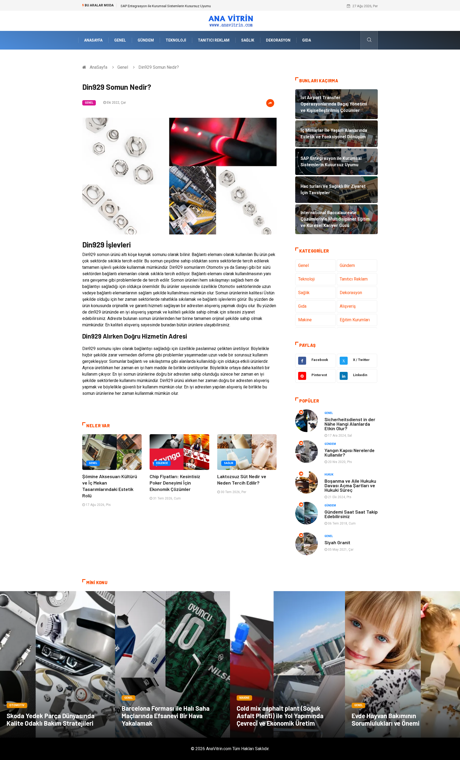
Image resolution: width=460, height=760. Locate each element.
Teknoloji (176, 40)
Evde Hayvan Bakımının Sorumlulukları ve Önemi (386, 719)
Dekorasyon (278, 40)
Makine (305, 319)
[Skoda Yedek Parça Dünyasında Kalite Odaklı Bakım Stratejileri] (57, 664)
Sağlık (247, 40)
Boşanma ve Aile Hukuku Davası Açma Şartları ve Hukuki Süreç (350, 485)
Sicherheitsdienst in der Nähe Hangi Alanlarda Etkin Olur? (350, 423)
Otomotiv (16, 705)
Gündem (146, 40)
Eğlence (162, 463)
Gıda (306, 40)
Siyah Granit (337, 542)
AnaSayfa (93, 40)
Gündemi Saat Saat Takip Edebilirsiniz (351, 514)
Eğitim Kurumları (355, 319)
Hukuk (329, 474)
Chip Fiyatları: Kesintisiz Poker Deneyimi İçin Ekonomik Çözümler (175, 482)
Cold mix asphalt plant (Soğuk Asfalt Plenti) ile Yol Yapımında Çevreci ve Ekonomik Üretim (280, 715)
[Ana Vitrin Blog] (230, 20)
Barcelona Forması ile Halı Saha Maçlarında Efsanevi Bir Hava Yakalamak (166, 715)
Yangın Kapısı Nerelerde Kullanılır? (350, 452)
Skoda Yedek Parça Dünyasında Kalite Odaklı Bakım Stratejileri (51, 719)
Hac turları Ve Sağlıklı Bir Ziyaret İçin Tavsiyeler (156, 6)
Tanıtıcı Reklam (213, 40)
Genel (120, 40)
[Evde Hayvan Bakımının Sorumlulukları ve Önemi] (402, 664)
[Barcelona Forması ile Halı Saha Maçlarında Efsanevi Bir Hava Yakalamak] (172, 664)
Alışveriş (348, 306)
